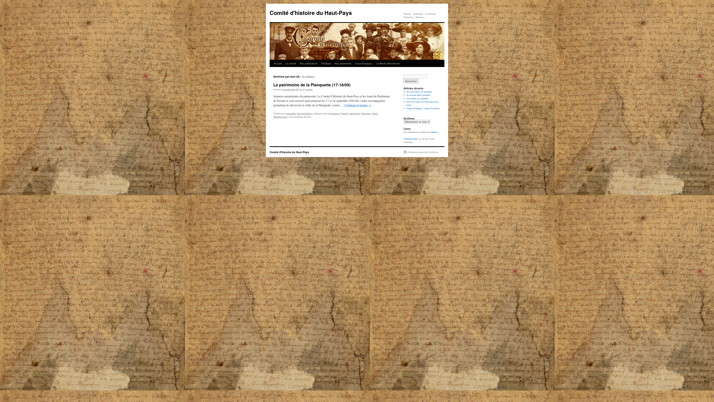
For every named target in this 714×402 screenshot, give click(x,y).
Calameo (433, 131)
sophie (309, 89)
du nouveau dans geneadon (418, 94)
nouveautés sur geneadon (417, 98)
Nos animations (305, 113)
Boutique (326, 63)
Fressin (344, 113)
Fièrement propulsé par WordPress (423, 152)
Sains (375, 113)
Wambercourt (280, 116)
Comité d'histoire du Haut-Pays (311, 13)
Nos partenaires (343, 63)
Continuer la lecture (358, 105)
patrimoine (354, 113)
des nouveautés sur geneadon (419, 91)
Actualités (291, 113)
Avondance (334, 113)
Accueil (278, 63)
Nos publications (309, 63)
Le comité (290, 63)
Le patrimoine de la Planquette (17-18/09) (311, 84)
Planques (366, 113)
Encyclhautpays (363, 63)
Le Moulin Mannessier (388, 63)
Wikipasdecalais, (410, 138)
